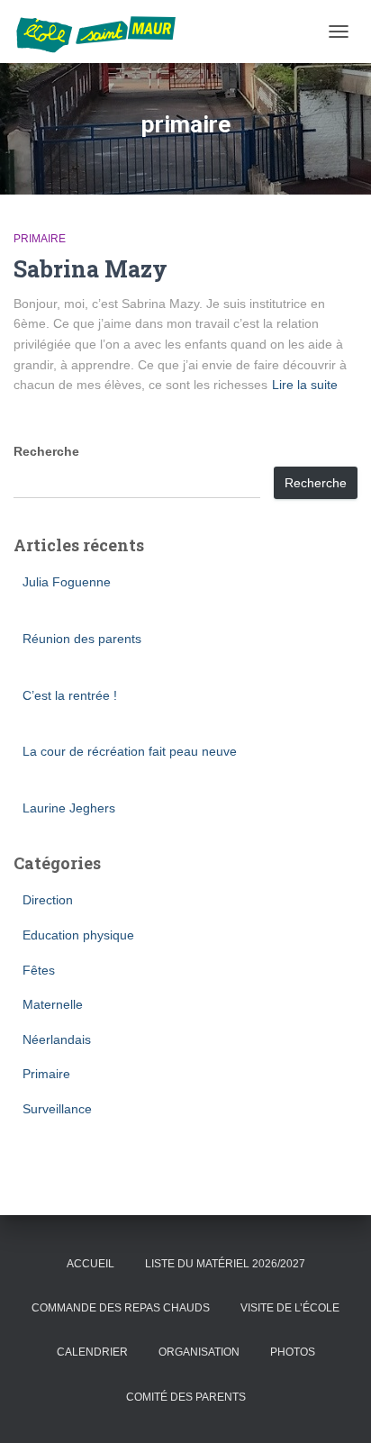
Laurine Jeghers (69, 808)
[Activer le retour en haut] (335, 1406)
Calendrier (92, 1352)
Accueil (90, 1263)
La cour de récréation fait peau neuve (130, 751)
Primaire (40, 238)
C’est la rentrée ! (70, 695)
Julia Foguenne (67, 582)
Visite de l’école (289, 1308)
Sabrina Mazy (90, 269)
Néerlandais (57, 1039)
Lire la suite (305, 384)
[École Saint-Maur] (102, 31)
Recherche (46, 451)
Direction (48, 900)
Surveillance (57, 1109)
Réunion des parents (82, 638)
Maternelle (53, 1004)
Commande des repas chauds (121, 1308)
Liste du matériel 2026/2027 (225, 1263)
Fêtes (39, 970)
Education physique (78, 935)
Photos (292, 1352)
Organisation (199, 1352)
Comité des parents (186, 1397)
